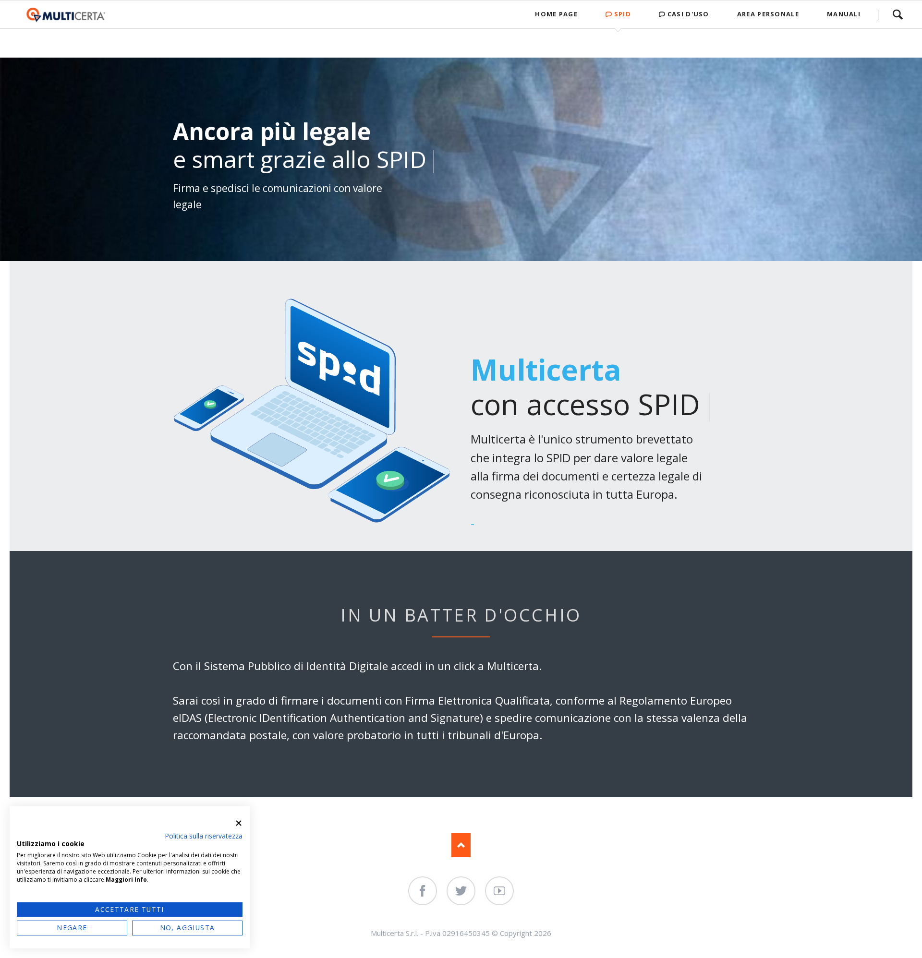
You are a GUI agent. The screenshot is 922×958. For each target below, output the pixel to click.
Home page (556, 14)
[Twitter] (461, 890)
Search (897, 14)
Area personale (768, 14)
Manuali (844, 14)
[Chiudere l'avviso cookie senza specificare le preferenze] (239, 822)
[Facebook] (422, 890)
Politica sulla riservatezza (204, 835)
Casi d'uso (688, 14)
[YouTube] (499, 890)
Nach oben (461, 845)
